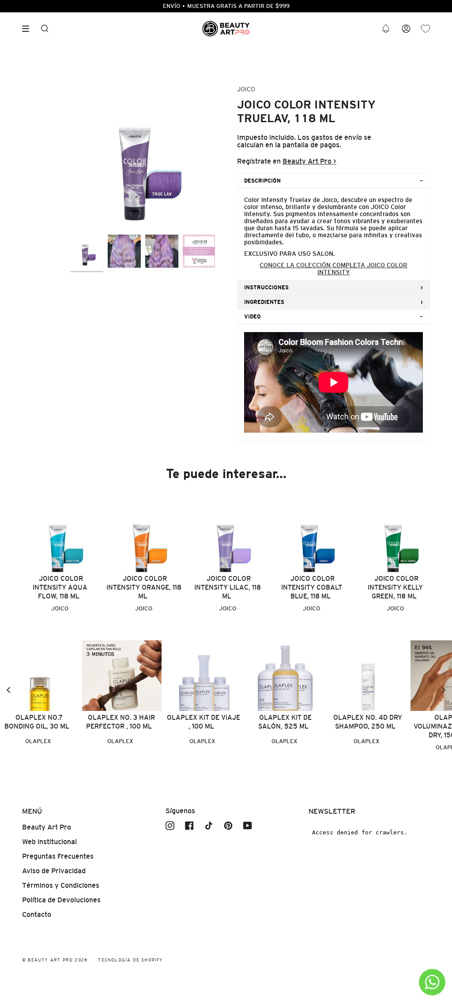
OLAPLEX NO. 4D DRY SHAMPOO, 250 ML (367, 722)
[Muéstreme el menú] (28, 28)
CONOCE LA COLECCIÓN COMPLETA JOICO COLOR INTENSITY (333, 269)
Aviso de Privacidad (54, 871)
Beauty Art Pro (46, 827)
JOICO (246, 89)
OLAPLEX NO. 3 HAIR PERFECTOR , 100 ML (120, 722)
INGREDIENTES (264, 302)
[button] (385, 28)
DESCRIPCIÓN (262, 181)
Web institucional (49, 841)
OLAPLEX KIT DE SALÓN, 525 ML (285, 722)
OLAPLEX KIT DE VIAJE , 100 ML (203, 722)
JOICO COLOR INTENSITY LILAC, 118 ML (227, 587)
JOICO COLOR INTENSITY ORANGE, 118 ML (143, 587)
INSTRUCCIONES (266, 287)
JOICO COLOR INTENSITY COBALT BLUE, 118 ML (311, 587)
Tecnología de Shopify (130, 959)
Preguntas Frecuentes (58, 856)
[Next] (443, 690)
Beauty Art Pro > (309, 161)
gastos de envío (336, 137)
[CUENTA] (406, 28)
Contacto (36, 914)
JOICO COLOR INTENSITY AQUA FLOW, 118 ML (60, 587)
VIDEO (252, 317)
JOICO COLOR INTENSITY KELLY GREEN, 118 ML (395, 587)
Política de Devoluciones (61, 900)
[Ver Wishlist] (425, 28)
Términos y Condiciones (60, 885)
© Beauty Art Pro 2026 (54, 959)
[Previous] (9, 690)
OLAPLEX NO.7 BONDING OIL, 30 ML (36, 722)
